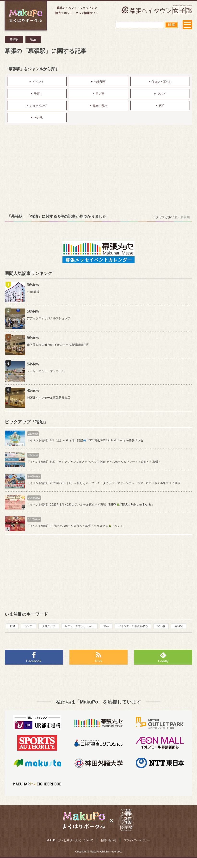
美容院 (179, 626)
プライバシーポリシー (137, 840)
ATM (12, 626)
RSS (98, 661)
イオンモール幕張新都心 (133, 626)
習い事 (161, 626)
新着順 (185, 217)
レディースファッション (79, 626)
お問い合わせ (109, 840)
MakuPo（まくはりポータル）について (70, 840)
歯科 (106, 626)
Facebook (33, 661)
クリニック (48, 626)
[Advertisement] (98, 168)
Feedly (163, 661)
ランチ (28, 626)
